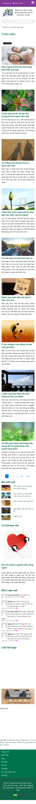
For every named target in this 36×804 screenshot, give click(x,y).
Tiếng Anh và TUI (27, 740)
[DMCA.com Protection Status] (18, 795)
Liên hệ (4, 775)
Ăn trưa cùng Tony (9, 772)
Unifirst (6, 745)
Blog (3, 758)
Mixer (2, 742)
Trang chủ (5, 752)
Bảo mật (23, 785)
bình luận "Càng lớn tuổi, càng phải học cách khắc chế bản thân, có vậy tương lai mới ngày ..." (18, 616)
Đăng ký (7, 3)
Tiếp (22, 476)
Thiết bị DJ (21, 742)
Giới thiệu (5, 755)
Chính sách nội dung (10, 785)
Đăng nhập (18, 3)
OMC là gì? (18, 516)
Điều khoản (27, 783)
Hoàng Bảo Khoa (13, 740)
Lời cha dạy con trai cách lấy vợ (17, 258)
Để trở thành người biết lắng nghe (17, 566)
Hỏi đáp (5, 762)
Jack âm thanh (10, 742)
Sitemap (5, 769)
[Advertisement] (18, 668)
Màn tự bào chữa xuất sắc (23, 501)
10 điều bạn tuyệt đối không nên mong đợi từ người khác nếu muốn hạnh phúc (17, 446)
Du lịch (4, 765)
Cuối (28, 476)
